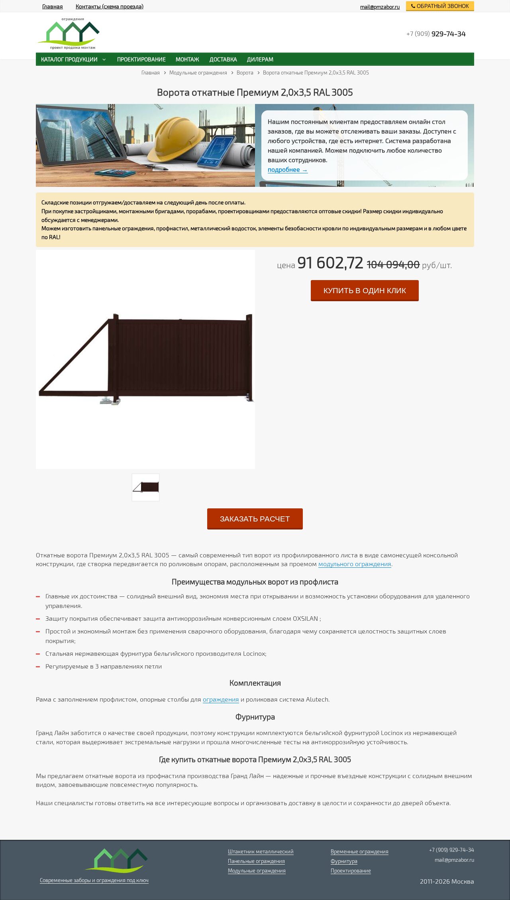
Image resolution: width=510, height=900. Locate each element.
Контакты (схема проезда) (109, 6)
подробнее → (288, 169)
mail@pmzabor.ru (380, 7)
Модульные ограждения (257, 870)
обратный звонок (442, 6)
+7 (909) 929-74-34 (451, 850)
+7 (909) (436, 33)
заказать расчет (255, 519)
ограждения (221, 699)
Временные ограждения (359, 851)
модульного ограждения (354, 563)
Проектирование (351, 870)
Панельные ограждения (256, 861)
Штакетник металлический (261, 851)
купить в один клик (365, 290)
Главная (52, 6)
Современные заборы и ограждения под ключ (94, 880)
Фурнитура (344, 861)
